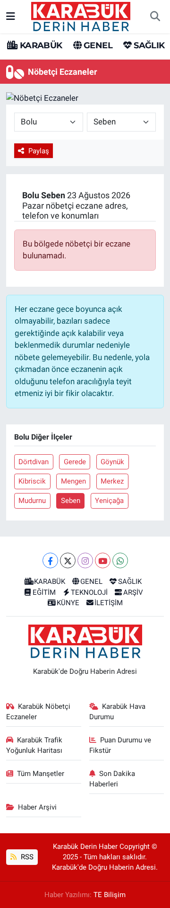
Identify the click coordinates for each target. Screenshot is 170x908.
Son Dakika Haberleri (112, 778)
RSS (26, 857)
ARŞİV (133, 592)
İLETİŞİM (108, 603)
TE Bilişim (110, 894)
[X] (68, 560)
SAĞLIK (148, 45)
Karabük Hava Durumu (117, 711)
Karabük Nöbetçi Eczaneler (38, 711)
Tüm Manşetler (40, 773)
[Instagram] (85, 560)
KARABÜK (39, 45)
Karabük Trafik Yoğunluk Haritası (34, 745)
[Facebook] (50, 560)
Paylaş (38, 151)
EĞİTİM (44, 592)
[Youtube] (102, 560)
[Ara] (155, 16)
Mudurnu (32, 500)
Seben (70, 500)
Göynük (112, 462)
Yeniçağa (109, 500)
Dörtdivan (33, 462)
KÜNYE (68, 603)
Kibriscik (32, 481)
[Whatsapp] (120, 560)
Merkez (112, 481)
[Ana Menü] (10, 16)
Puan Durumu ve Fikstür (120, 745)
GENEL (97, 45)
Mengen (73, 481)
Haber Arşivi (37, 807)
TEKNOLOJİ (89, 592)
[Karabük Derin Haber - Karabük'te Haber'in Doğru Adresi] (80, 15)
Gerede (75, 462)
